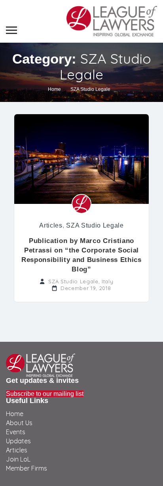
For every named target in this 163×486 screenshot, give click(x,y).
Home (54, 89)
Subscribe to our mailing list (44, 393)
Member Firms (26, 468)
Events (15, 432)
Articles (50, 225)
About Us (19, 423)
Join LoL (18, 459)
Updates (18, 441)
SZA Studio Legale (94, 225)
